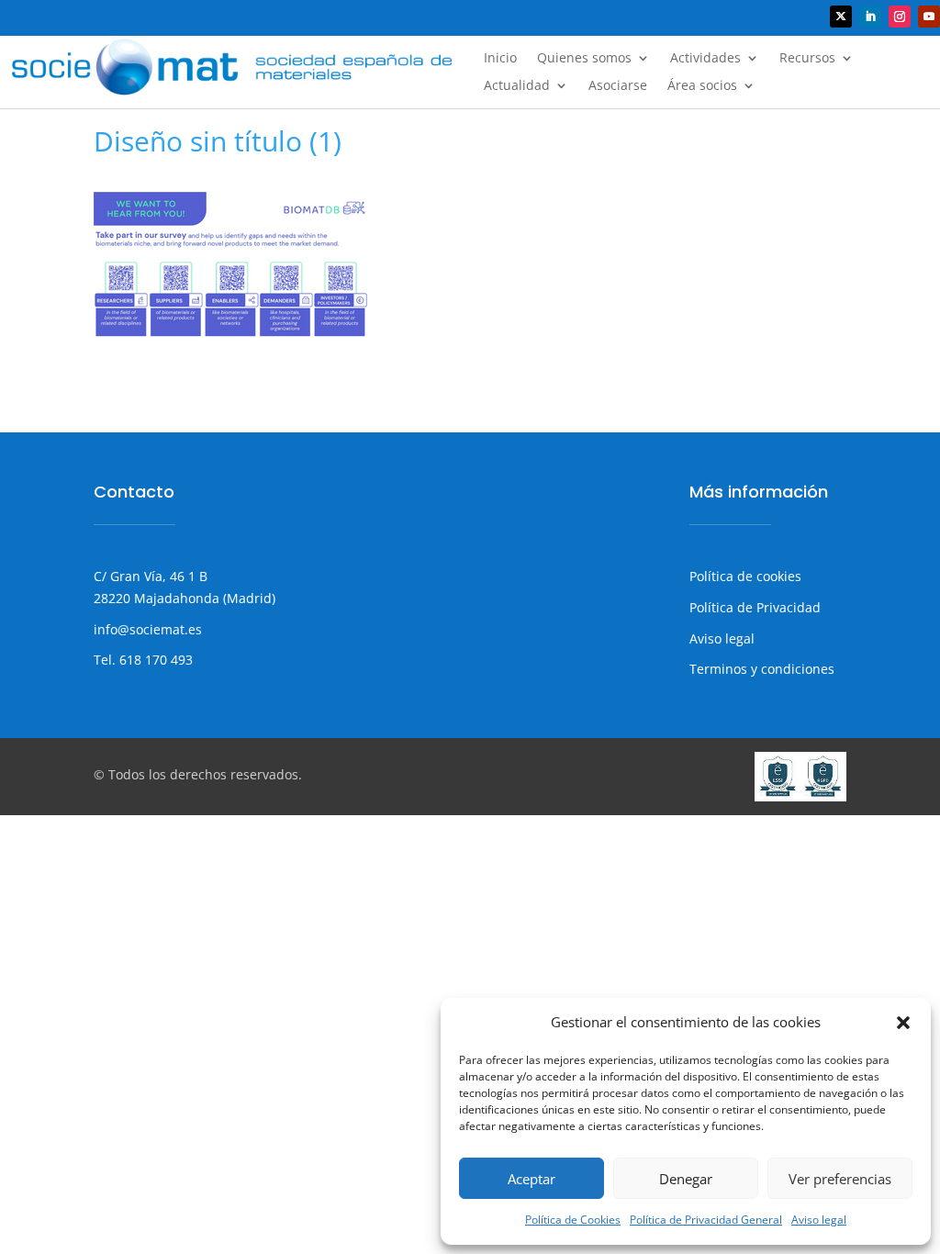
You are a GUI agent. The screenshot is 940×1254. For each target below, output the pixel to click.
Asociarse (617, 86)
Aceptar (531, 1179)
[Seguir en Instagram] (900, 17)
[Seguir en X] (841, 17)
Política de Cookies (573, 1219)
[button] (903, 1022)
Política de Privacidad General (706, 1219)
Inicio (500, 58)
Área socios (702, 86)
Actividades (705, 58)
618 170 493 (154, 659)
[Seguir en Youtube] (929, 17)
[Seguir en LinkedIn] (870, 17)
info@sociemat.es (148, 629)
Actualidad (517, 86)
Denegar (685, 1179)
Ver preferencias (840, 1179)
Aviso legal (818, 1219)
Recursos (807, 58)
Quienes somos (584, 58)
